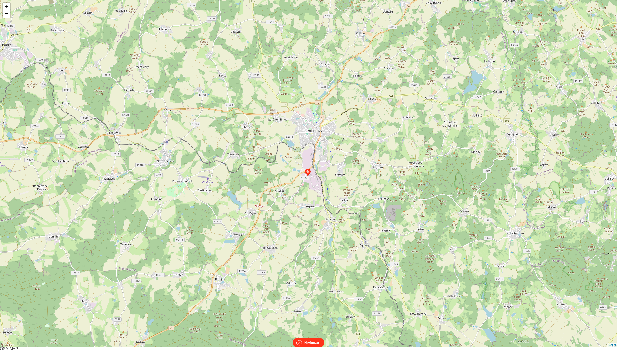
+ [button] (6, 6)
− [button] (6, 14)
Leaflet (612, 345)
